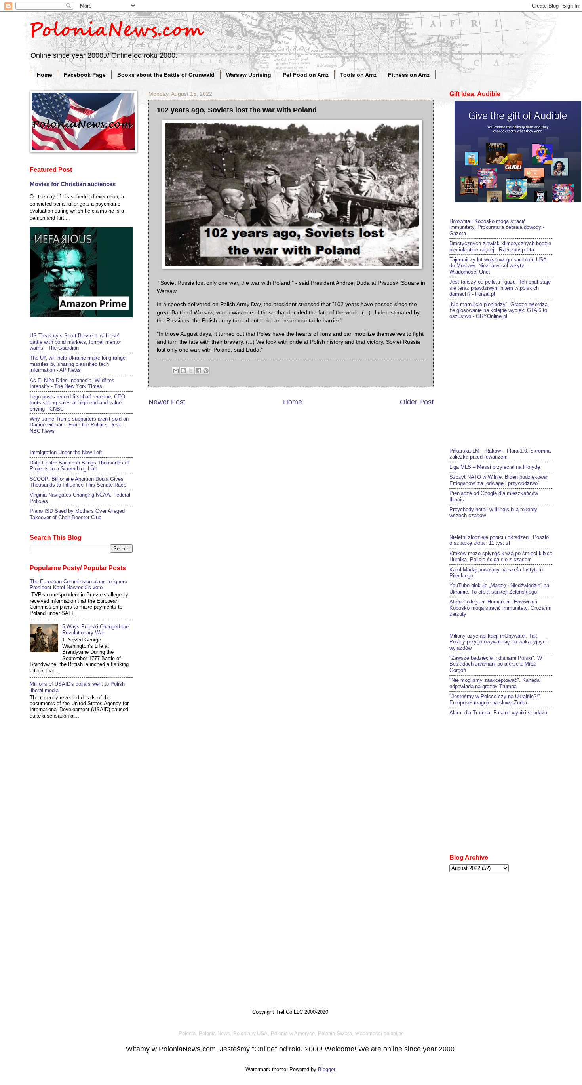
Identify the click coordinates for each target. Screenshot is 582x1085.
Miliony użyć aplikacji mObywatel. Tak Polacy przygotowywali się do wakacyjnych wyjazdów (498, 642)
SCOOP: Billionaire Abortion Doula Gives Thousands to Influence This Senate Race (78, 482)
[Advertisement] (508, 382)
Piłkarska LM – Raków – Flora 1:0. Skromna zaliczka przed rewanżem (500, 454)
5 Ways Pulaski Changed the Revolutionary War (95, 630)
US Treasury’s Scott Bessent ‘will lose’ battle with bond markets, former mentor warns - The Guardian (75, 342)
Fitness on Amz (409, 75)
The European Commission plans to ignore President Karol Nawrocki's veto (78, 584)
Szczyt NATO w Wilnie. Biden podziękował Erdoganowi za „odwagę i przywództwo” (498, 480)
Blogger (326, 1069)
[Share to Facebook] (198, 371)
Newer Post (166, 402)
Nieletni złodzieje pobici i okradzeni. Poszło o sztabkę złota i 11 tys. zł (499, 540)
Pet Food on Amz (306, 75)
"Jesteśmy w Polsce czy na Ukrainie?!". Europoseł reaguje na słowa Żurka (495, 699)
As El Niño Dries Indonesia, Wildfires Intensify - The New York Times (72, 383)
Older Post (417, 402)
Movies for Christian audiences (73, 184)
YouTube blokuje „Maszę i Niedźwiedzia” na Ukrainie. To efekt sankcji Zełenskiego (499, 588)
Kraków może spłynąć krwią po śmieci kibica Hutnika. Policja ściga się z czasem (500, 556)
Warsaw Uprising (248, 75)
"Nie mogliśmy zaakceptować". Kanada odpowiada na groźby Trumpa (494, 683)
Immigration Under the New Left (66, 452)
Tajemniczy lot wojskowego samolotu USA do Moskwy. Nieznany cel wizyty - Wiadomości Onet (497, 266)
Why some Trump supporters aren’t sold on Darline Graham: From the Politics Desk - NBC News (79, 425)
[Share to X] (191, 371)
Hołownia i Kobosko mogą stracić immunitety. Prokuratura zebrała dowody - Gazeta (496, 227)
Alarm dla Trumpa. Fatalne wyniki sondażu (498, 713)
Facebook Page (85, 75)
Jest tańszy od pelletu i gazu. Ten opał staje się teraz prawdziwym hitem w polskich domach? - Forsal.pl (500, 288)
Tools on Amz (358, 75)
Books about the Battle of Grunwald (166, 75)
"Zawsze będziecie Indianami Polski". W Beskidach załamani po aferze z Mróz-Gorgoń (495, 664)
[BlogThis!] (183, 371)
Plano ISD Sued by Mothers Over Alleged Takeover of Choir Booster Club (77, 514)
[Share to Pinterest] (206, 371)
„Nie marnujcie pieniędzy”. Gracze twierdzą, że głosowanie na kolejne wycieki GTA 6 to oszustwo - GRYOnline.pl (499, 310)
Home (44, 75)
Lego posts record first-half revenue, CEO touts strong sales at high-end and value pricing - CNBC (77, 403)
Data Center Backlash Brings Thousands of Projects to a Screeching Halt (79, 466)
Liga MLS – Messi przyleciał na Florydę (494, 467)
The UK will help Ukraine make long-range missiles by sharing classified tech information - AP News (78, 364)
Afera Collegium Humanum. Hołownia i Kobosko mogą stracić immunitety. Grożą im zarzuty (500, 608)
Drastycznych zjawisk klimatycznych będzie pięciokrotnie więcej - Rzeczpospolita (500, 246)
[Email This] (176, 371)
